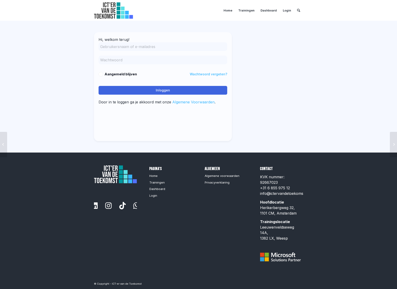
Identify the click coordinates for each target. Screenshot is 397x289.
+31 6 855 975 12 (275, 188)
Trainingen (157, 182)
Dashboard (157, 189)
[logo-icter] (113, 10)
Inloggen (163, 90)
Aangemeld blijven (121, 74)
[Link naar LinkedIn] (94, 205)
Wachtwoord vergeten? (208, 74)
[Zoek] (298, 10)
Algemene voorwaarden (222, 176)
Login (153, 195)
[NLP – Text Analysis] (3, 144)
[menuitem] (228, 10)
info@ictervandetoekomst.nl (284, 193)
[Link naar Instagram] (108, 205)
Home (153, 176)
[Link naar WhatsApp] (136, 205)
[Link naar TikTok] (122, 205)
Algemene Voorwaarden (193, 102)
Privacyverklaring (217, 182)
